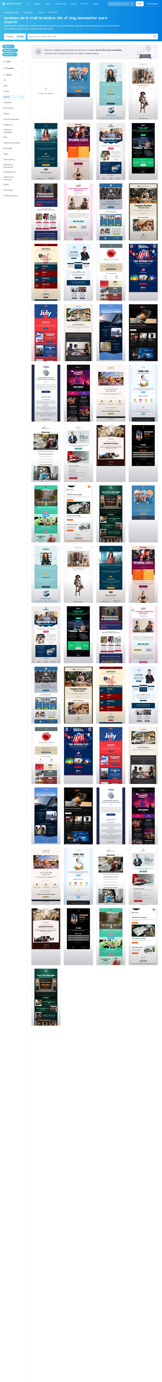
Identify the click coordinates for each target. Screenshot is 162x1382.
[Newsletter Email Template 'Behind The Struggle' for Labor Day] (111, 211)
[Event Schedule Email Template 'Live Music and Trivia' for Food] (46, 272)
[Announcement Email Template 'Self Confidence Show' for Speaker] (143, 453)
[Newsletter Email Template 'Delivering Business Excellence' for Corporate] (78, 272)
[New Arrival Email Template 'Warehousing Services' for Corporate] (46, 211)
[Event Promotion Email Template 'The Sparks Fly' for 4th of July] (143, 272)
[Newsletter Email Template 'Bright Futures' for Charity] (111, 151)
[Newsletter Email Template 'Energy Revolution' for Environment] (111, 332)
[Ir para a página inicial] (10, 3)
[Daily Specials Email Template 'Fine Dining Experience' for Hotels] (111, 393)
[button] (23, 62)
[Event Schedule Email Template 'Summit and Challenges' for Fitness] (78, 151)
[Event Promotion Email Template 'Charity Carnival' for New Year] (46, 513)
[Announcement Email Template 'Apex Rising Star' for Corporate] (46, 393)
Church (41, 12)
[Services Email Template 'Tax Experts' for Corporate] (78, 453)
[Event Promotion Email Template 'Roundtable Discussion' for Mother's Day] (78, 211)
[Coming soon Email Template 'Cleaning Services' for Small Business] (143, 393)
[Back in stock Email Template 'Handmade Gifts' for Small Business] (143, 211)
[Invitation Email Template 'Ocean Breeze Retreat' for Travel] (46, 453)
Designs (9, 36)
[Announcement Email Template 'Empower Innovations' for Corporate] (111, 91)
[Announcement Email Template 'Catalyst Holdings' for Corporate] (46, 151)
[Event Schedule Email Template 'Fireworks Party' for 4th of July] (46, 332)
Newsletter (28, 12)
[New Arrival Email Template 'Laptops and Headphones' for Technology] (143, 332)
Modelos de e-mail (11, 12)
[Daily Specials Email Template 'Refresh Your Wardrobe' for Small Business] (143, 91)
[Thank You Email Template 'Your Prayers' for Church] (111, 453)
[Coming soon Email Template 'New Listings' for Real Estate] (78, 332)
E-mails (20, 36)
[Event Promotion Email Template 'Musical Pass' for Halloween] (78, 393)
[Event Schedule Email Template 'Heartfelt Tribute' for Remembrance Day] (111, 272)
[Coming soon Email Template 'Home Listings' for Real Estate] (78, 513)
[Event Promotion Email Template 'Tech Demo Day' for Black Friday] (143, 151)
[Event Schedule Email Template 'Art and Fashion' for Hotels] (111, 513)
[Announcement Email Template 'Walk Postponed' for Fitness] (78, 91)
